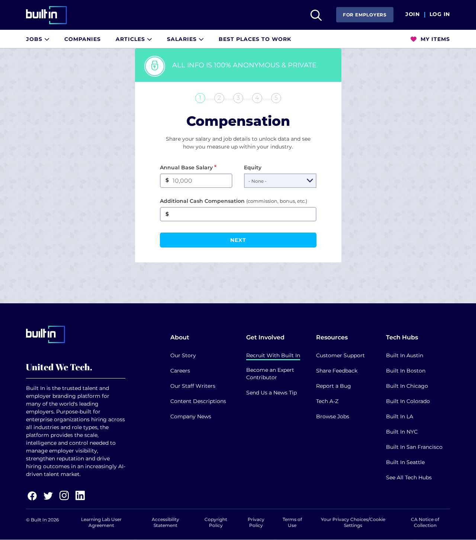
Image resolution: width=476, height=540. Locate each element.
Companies (82, 39)
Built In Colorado (408, 401)
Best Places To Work (255, 39)
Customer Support (340, 355)
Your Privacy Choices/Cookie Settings (353, 522)
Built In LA (399, 416)
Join (412, 14)
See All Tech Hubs (409, 477)
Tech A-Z (327, 401)
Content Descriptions (198, 401)
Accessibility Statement (165, 522)
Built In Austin (404, 355)
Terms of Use (292, 522)
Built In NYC (402, 431)
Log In (440, 14)
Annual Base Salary (186, 167)
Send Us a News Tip (271, 392)
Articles (131, 39)
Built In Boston (405, 370)
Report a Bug (333, 386)
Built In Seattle (405, 462)
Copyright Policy (216, 522)
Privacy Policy (256, 522)
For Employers (365, 14)
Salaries (183, 39)
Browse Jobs (332, 416)
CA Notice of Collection (425, 522)
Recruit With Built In (273, 355)
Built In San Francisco (414, 447)
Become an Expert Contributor (270, 374)
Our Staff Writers (192, 386)
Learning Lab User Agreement (101, 522)
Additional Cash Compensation (233, 201)
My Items (434, 39)
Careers (180, 370)
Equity (252, 167)
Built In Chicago (407, 386)
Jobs (35, 39)
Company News (190, 416)
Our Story (183, 355)
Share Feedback (336, 370)
